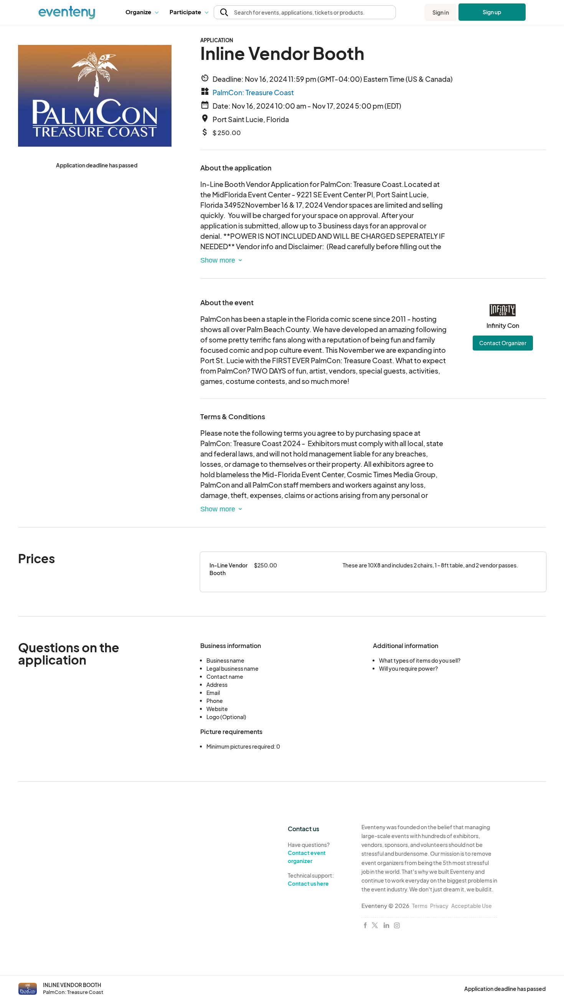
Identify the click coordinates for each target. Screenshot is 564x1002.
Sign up (492, 11)
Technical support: (311, 879)
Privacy (439, 905)
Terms (419, 905)
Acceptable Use (471, 905)
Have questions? (309, 852)
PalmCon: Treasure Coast (253, 92)
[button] (142, 12)
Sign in (440, 12)
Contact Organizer (502, 342)
